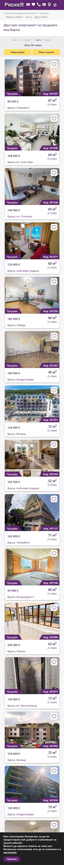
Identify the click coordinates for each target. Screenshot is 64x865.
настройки (10, 852)
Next (54, 74)
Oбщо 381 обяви (33, 45)
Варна (28, 16)
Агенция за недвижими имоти (20, 13)
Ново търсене (46, 52)
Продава (44, 13)
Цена (16, 39)
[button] (55, 5)
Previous (5, 74)
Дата (39, 39)
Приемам (12, 859)
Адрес (47, 39)
